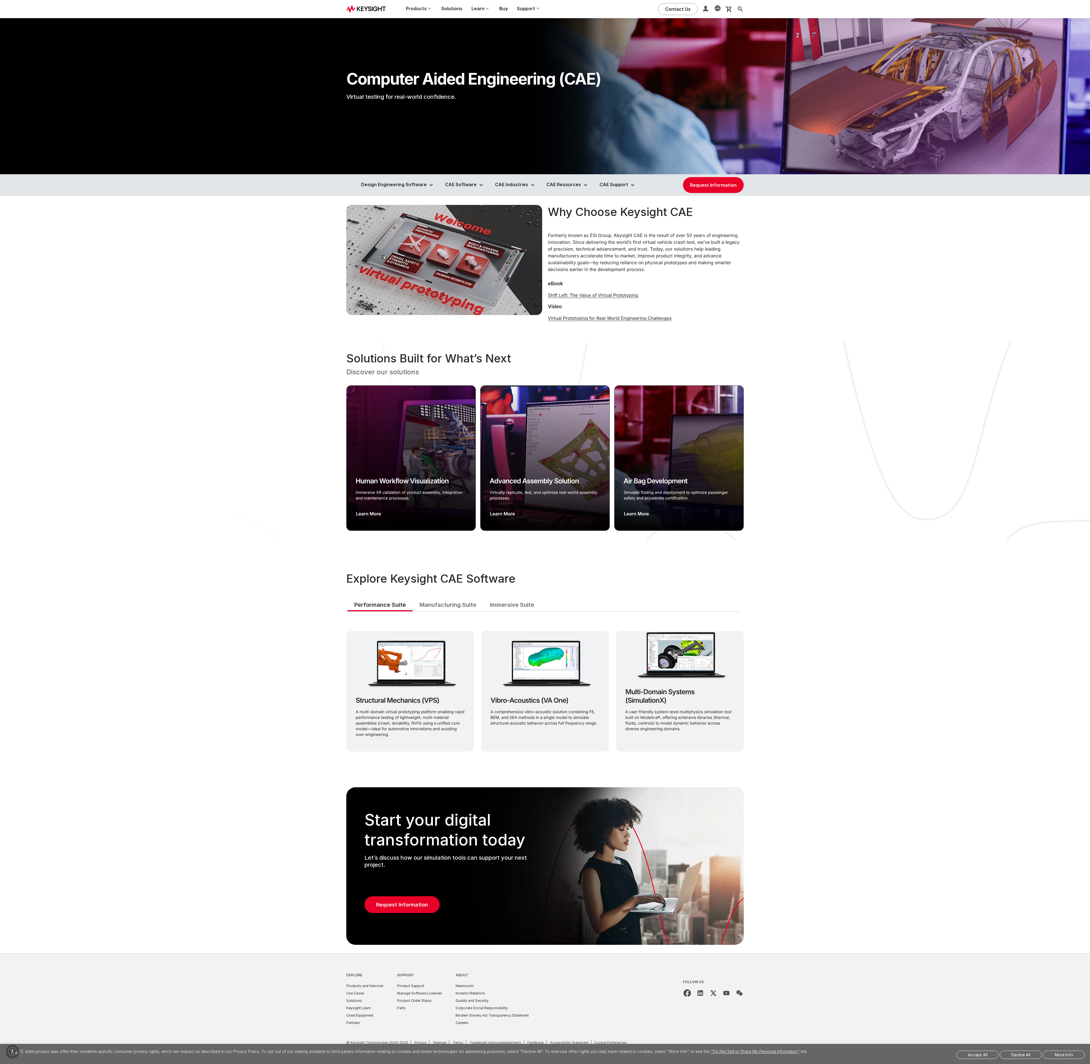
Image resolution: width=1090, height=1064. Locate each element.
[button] (706, 9)
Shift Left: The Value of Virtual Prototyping (593, 295)
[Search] (740, 9)
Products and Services (364, 986)
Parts (401, 1008)
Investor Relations (470, 993)
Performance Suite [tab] (380, 604)
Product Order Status (414, 1000)
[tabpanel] (545, 690)
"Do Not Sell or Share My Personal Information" (755, 1051)
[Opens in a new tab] (687, 993)
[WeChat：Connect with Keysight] (739, 993)
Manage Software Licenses (419, 993)
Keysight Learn (358, 1008)
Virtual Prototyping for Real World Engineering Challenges (610, 318)
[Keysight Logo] (368, 9)
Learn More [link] (368, 514)
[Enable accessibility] (12, 1051)
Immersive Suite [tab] (512, 604)
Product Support (410, 986)
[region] (545, 441)
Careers (462, 1023)
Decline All (1020, 1054)
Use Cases (355, 993)
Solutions (451, 8)
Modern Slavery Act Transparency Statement (492, 1015)
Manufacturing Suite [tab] (448, 604)
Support (405, 975)
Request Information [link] (713, 185)
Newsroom (465, 986)
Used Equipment (360, 1015)
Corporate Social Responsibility (482, 1008)
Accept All (978, 1054)
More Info (1064, 1054)
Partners (353, 1023)
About (462, 975)
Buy (503, 8)
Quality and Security (472, 1000)
